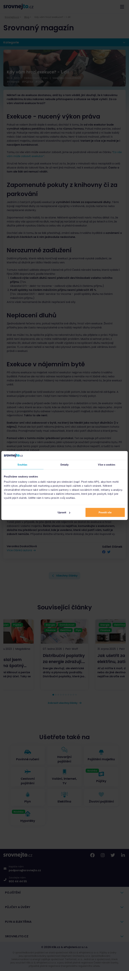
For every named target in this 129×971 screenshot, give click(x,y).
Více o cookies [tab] (106, 464)
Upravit (62, 512)
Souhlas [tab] (22, 464)
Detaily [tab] (64, 464)
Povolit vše (105, 512)
